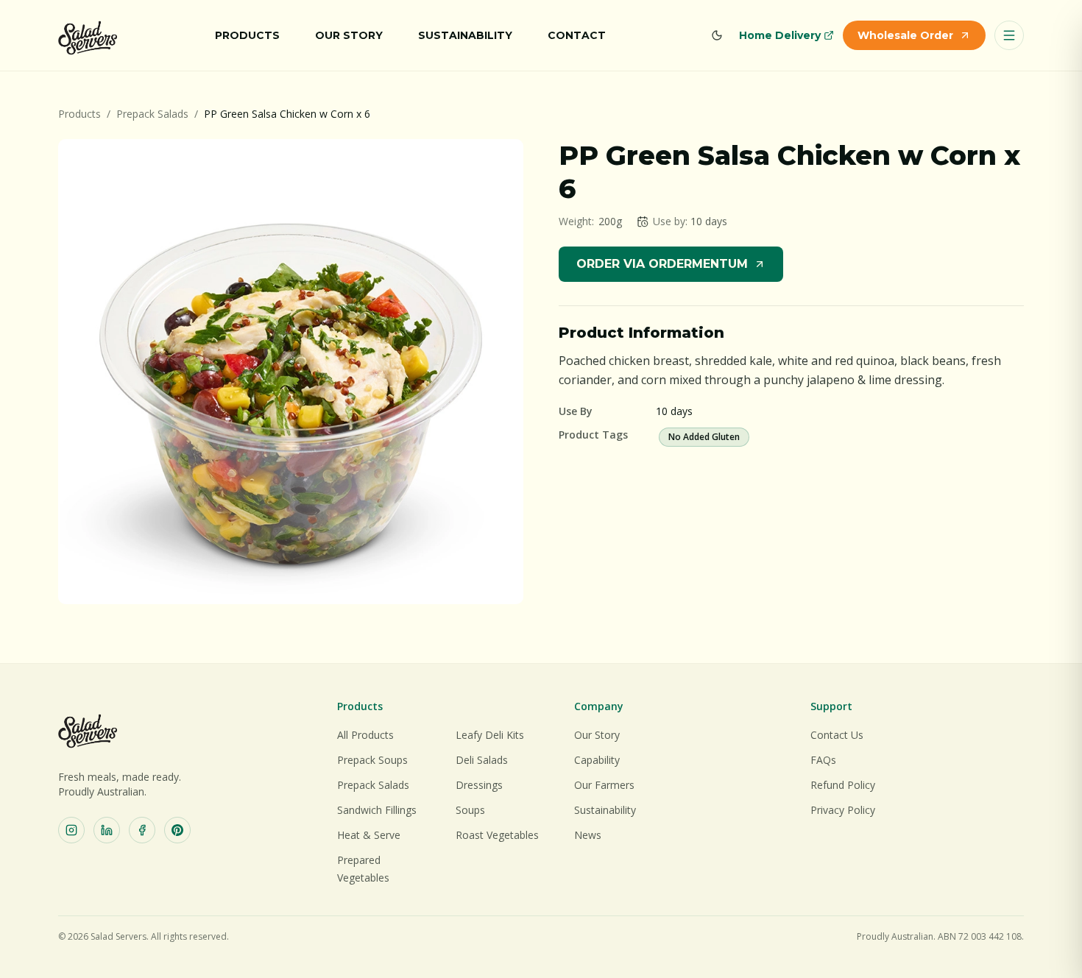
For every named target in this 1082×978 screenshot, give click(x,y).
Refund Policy (842, 785)
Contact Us (836, 735)
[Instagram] (71, 830)
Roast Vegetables (497, 835)
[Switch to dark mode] (717, 35)
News (587, 835)
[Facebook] (142, 830)
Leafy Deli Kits (490, 735)
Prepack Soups (372, 760)
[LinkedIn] (106, 830)
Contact (577, 35)
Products (247, 35)
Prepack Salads (152, 114)
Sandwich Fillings (377, 810)
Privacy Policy (842, 810)
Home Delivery (780, 35)
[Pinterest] (177, 830)
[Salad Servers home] (87, 35)
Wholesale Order (905, 35)
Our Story (349, 35)
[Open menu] (1009, 35)
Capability (597, 760)
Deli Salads (482, 760)
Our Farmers (604, 785)
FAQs (823, 760)
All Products (365, 735)
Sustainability (465, 35)
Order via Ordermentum (662, 264)
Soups (470, 810)
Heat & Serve (368, 835)
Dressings (479, 785)
